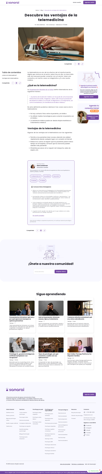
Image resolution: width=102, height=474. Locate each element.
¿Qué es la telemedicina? (9, 75)
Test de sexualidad (62, 434)
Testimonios (9, 426)
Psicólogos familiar (49, 453)
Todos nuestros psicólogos (23, 413)
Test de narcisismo (62, 422)
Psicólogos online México (37, 418)
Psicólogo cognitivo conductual (50, 430)
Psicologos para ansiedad (49, 414)
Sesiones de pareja (24, 420)
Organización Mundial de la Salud (41, 89)
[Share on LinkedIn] (78, 63)
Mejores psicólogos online (11, 419)
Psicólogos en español (25, 426)
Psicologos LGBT (49, 441)
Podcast (73, 418)
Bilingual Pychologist (24, 434)
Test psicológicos (63, 410)
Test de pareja (61, 437)
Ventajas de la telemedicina (10, 78)
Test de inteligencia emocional (63, 426)
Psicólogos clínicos (49, 447)
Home (37, 10)
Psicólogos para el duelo (51, 423)
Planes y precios (10, 415)
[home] (12, 2)
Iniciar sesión (77, 2)
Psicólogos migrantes (50, 426)
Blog (42, 10)
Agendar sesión (89, 2)
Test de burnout (62, 413)
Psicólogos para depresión (49, 419)
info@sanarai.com (88, 415)
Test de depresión (62, 419)
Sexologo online (49, 438)
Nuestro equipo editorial (12, 423)
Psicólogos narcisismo (50, 450)
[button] (94, 471)
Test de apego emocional (61, 430)
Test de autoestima (63, 440)
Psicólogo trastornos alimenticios (50, 434)
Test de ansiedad (62, 416)
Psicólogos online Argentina (37, 413)
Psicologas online (23, 417)
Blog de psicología (76, 412)
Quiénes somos (10, 412)
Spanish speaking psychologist (23, 430)
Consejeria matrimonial (25, 423)
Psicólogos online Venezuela (37, 423)
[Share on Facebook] (75, 63)
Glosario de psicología (77, 415)
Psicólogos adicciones (50, 444)
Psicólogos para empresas (23, 437)
